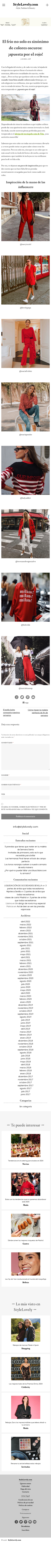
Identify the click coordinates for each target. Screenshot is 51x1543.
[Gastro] (25, 1236)
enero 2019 (25, 1037)
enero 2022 (25, 930)
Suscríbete (25, 1530)
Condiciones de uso (25, 1500)
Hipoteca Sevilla (13, 891)
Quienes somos (25, 1484)
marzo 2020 (25, 996)
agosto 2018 (25, 1052)
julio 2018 (25, 1055)
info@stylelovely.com (25, 826)
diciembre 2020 (25, 969)
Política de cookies (25, 1505)
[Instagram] (30, 1522)
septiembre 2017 (25, 1085)
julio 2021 (25, 948)
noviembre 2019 (25, 1008)
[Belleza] (25, 1275)
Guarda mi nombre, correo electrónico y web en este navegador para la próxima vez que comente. (24, 808)
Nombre (5, 775)
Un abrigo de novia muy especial (30, 903)
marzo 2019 (25, 1031)
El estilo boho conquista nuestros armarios (11, 712)
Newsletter (25, 1526)
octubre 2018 (25, 1046)
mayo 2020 (25, 990)
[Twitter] (21, 1522)
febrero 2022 (25, 927)
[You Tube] (35, 1522)
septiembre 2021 (25, 942)
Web (3, 794)
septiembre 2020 (25, 978)
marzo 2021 (25, 960)
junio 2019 (25, 1022)
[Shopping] (25, 1341)
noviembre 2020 (25, 972)
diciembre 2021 (25, 933)
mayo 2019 (25, 1025)
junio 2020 (25, 987)
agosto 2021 (25, 945)
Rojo (27, 702)
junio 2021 (25, 951)
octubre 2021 (25, 939)
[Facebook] (16, 1522)
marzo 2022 (25, 924)
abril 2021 (25, 957)
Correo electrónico (11, 785)
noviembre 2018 (25, 1043)
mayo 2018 (25, 1061)
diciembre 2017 (25, 1076)
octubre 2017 (25, 1082)
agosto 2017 (25, 1088)
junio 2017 (25, 1094)
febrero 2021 (25, 963)
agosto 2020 (25, 981)
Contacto (25, 1492)
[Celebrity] (25, 1379)
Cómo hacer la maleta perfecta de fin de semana (38, 713)
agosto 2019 (25, 1016)
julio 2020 (25, 984)
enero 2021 (25, 966)
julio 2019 (25, 1020)
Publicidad (25, 1486)
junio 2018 (25, 1058)
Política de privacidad (25, 1503)
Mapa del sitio (25, 1489)
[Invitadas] (25, 1459)
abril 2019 (25, 1028)
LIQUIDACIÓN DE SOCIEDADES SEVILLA (23, 885)
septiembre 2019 (25, 1014)
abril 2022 (25, 921)
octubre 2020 (25, 975)
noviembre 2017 (25, 1079)
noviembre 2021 (25, 936)
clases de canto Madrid (15, 897)
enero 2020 (25, 1002)
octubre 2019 (25, 1011)
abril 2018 (25, 1064)
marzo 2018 (25, 1067)
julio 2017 (25, 1091)
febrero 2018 (25, 1070)
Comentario (7, 743)
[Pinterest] (26, 1522)
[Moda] (25, 1195)
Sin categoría (25, 1106)
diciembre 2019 (25, 1005)
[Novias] (25, 1156)
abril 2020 (25, 993)
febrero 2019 (25, 1034)
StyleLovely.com (25, 4)
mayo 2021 (25, 954)
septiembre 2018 (25, 1049)
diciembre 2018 (25, 1040)
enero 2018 (25, 1073)
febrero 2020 (25, 999)
